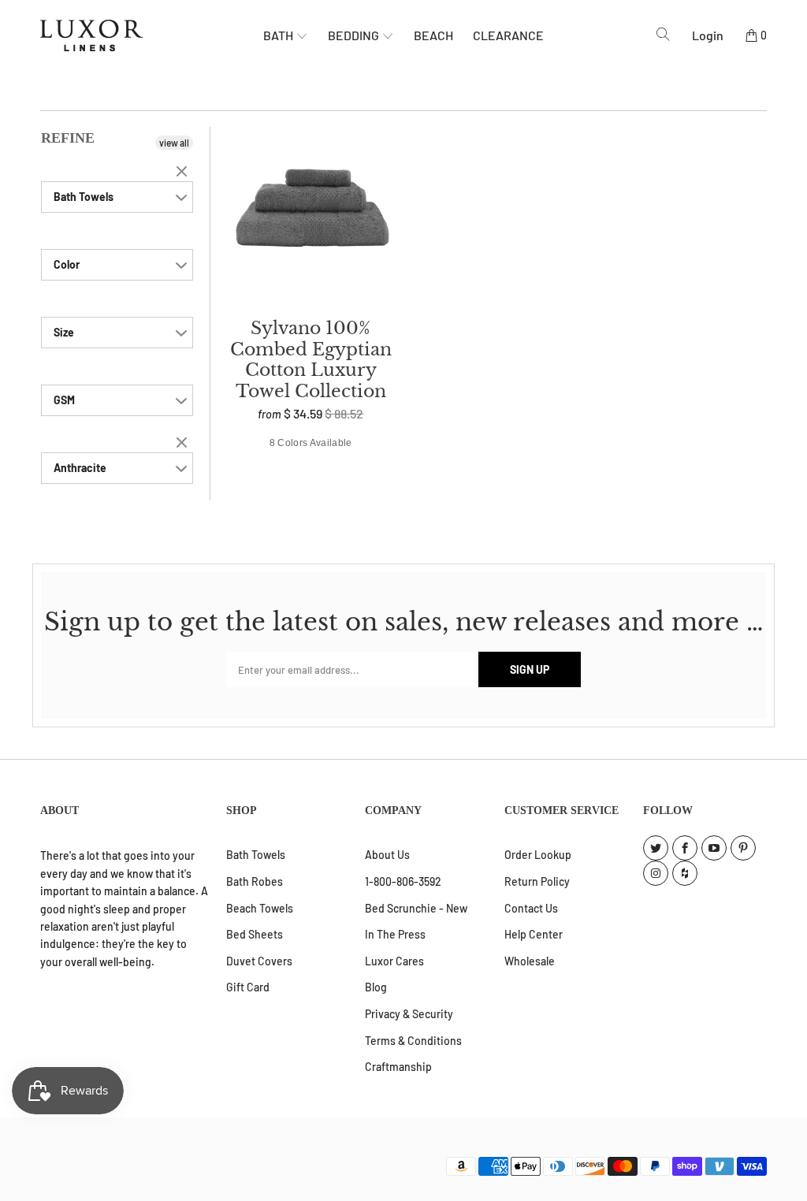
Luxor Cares (394, 961)
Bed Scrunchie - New (416, 908)
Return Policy (537, 881)
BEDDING (354, 35)
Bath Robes (254, 881)
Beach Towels (259, 908)
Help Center (533, 934)
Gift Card (248, 987)
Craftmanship (398, 1066)
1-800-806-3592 (403, 881)
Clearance (508, 35)
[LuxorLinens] (151, 35)
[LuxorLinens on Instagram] (655, 873)
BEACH (433, 35)
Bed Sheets (254, 934)
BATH (279, 35)
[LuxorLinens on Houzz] (684, 873)
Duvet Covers (259, 961)
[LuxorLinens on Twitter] (655, 848)
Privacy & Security (409, 1014)
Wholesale (529, 961)
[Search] (663, 35)
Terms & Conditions (413, 1040)
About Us (387, 854)
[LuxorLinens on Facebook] (684, 848)
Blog (376, 987)
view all (174, 142)
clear (184, 172)
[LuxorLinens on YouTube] (714, 848)
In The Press (395, 934)
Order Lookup (537, 854)
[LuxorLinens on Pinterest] (743, 848)
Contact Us (531, 908)
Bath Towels (255, 854)
